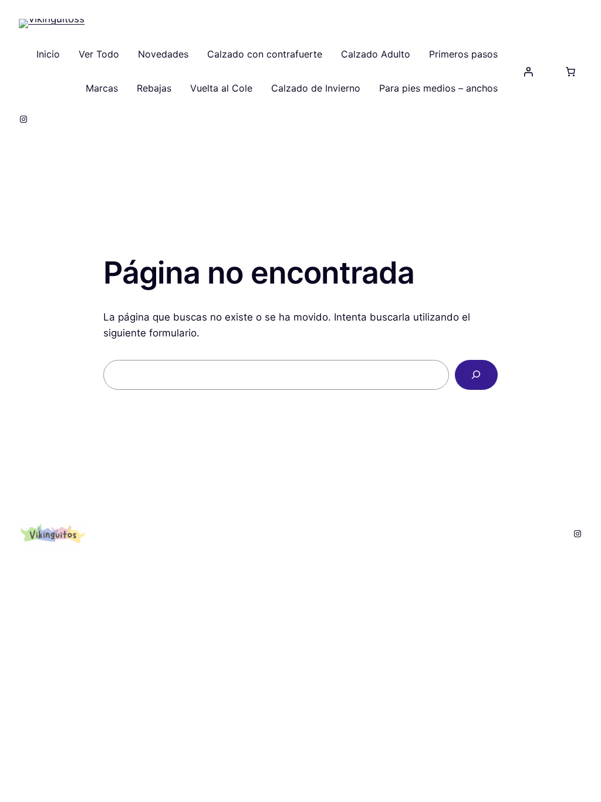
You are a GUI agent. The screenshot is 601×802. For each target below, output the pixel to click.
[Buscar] (476, 375)
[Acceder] (528, 71)
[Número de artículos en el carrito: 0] (570, 71)
